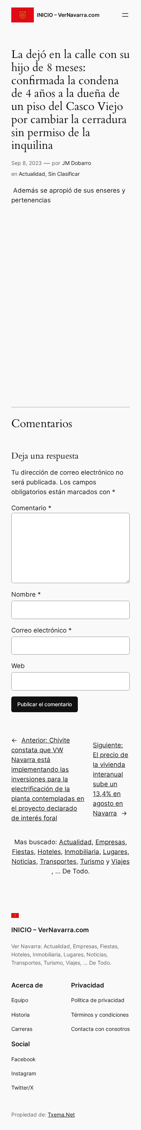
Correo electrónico (41, 630)
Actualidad (32, 174)
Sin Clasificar (64, 174)
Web (18, 666)
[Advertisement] (70, 316)
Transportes (58, 861)
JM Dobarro (76, 163)
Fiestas (23, 851)
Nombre (26, 594)
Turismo (92, 861)
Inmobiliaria (82, 851)
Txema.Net (61, 1114)
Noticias (24, 861)
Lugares (115, 851)
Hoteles (49, 851)
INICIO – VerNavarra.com (68, 15)
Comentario (31, 508)
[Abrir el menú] (125, 14)
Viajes (120, 861)
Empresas (110, 842)
